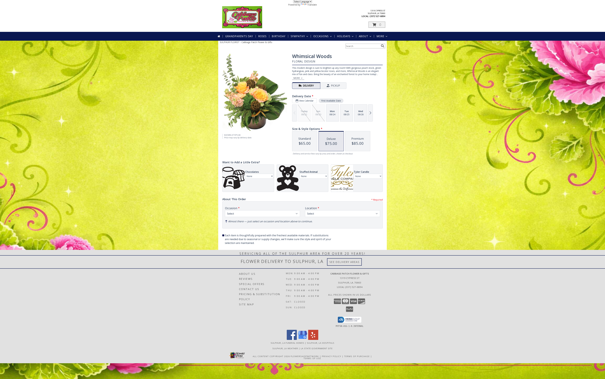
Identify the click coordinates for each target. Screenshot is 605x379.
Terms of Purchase (357, 356)
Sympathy (298, 36)
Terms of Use (312, 358)
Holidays (343, 36)
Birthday (278, 36)
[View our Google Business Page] (302, 339)
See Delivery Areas (344, 262)
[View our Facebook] (292, 339)
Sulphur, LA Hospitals (320, 342)
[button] (377, 25)
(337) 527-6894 (377, 16)
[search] (382, 46)
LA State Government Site (317, 348)
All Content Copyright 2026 (271, 356)
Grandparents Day (239, 36)
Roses (262, 36)
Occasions (321, 36)
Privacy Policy (331, 356)
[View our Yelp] (313, 339)
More (380, 36)
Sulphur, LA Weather (285, 348)
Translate (312, 4)
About (363, 36)
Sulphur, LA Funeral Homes (287, 342)
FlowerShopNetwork (305, 356)
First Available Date (331, 100)
